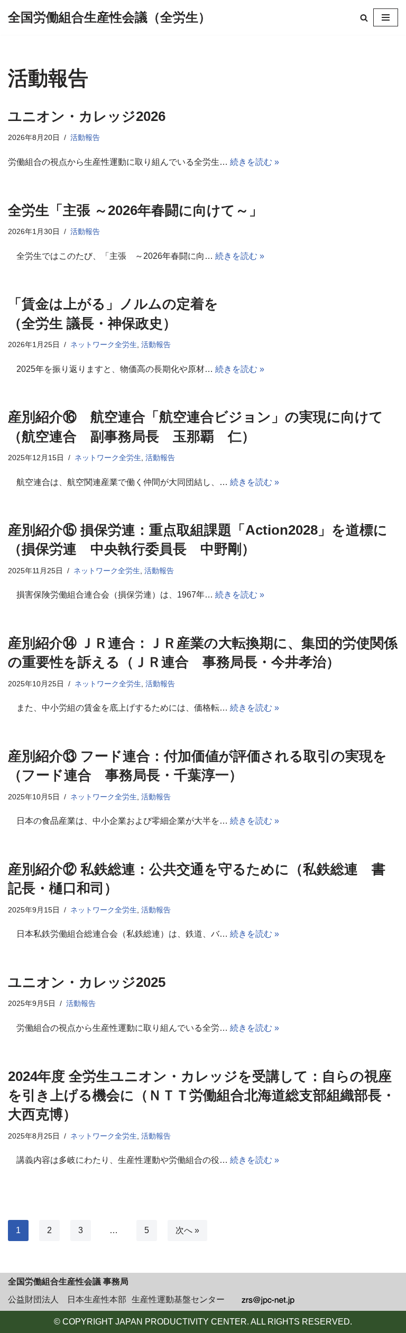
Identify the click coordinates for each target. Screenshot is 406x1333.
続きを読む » (254, 161)
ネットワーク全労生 (103, 344)
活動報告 (85, 137)
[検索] (364, 18)
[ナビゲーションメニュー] (385, 17)
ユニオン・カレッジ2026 (86, 116)
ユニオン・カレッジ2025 (86, 982)
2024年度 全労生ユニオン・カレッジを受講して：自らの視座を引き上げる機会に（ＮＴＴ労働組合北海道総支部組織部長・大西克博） (201, 1095)
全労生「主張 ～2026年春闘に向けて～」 (135, 210)
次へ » (187, 1230)
